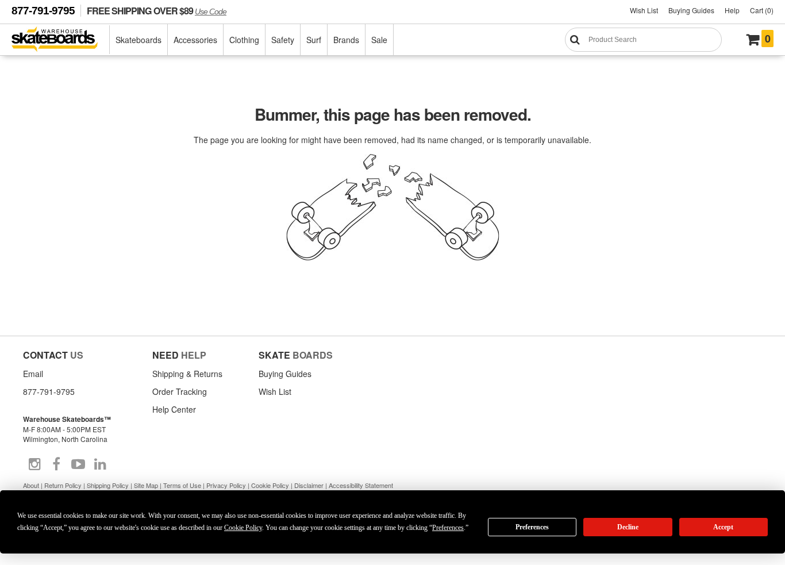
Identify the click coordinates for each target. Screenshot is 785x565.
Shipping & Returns (187, 373)
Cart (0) (762, 10)
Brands (346, 39)
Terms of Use (182, 485)
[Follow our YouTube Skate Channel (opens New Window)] (78, 464)
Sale (379, 39)
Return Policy (63, 485)
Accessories (195, 39)
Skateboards (138, 39)
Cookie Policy (270, 485)
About (31, 485)
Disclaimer (309, 485)
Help (732, 10)
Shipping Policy (108, 485)
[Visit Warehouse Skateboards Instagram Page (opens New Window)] (34, 464)
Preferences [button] (448, 528)
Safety (282, 39)
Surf (313, 39)
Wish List (644, 10)
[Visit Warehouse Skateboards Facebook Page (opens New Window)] (56, 464)
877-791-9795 (43, 11)
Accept (723, 527)
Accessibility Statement (361, 485)
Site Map (146, 485)
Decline (627, 527)
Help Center (174, 409)
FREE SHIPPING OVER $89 (156, 10)
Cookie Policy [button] (243, 528)
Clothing (244, 39)
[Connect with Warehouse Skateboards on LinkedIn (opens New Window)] (100, 464)
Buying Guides (691, 10)
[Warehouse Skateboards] (60, 40)
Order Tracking (179, 391)
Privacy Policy (226, 485)
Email (33, 373)
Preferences (532, 527)
